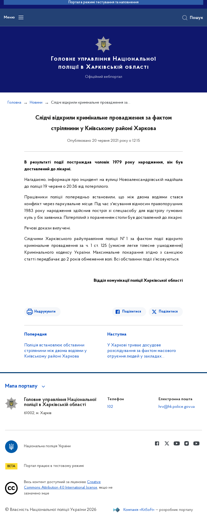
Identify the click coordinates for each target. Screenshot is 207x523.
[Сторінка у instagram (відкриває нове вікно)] (187, 443)
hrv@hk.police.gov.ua (177, 407)
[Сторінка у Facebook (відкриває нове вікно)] (157, 443)
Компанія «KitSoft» (139, 510)
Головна (14, 103)
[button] (26, 386)
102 (110, 407)
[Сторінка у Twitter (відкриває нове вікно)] (167, 443)
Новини (36, 103)
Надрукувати (45, 312)
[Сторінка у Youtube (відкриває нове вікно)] (177, 443)
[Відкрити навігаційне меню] (20, 17)
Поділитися (131, 312)
